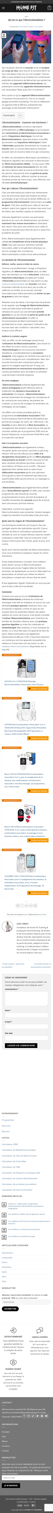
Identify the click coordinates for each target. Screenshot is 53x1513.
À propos (6, 1432)
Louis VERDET (38, 26)
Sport (26, 17)
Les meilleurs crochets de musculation (24, 1229)
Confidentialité (22, 1502)
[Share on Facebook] (22, 906)
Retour (5, 1441)
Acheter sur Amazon (39, 689)
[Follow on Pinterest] (42, 1416)
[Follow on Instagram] (29, 1416)
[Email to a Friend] (31, 906)
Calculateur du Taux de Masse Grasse (19, 1155)
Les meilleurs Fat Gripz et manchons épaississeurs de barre (29, 1222)
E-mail (8, 1022)
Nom (8, 1010)
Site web (8, 1033)
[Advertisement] (26, 1082)
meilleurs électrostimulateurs (15, 646)
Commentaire (12, 989)
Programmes (8, 1120)
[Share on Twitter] (27, 906)
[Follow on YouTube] (46, 1416)
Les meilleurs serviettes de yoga (21, 1236)
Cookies (32, 1502)
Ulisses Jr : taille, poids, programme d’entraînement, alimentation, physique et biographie (25, 1205)
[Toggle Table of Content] (19, 116)
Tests (4, 1281)
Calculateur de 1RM (11, 1167)
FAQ (4, 1436)
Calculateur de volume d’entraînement (19, 1178)
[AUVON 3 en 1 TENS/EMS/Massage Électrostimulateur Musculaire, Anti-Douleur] (26, 668)
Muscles (5, 1131)
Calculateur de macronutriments (17, 1190)
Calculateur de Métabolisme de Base (19, 1150)
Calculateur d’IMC (10, 1144)
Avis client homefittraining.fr (17, 1499)
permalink (42, 914)
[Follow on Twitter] (37, 1416)
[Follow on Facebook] (24, 1416)
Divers (4, 1262)
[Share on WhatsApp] (18, 906)
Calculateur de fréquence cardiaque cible (21, 1172)
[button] (3, 8)
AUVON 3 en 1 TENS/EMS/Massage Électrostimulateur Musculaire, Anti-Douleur (24, 683)
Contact (5, 1450)
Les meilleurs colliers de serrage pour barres (26, 1214)
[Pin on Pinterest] (35, 906)
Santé (4, 1272)
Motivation (6, 1267)
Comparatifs (7, 1257)
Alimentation (7, 1253)
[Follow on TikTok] (33, 1416)
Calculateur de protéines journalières (19, 1184)
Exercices (6, 1125)
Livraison (6, 1446)
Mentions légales (40, 1499)
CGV (31, 1499)
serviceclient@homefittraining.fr (24, 1412)
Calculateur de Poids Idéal (14, 1161)
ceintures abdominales (12, 284)
